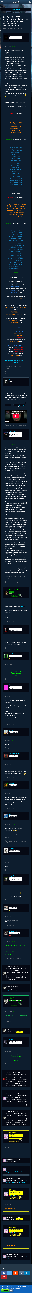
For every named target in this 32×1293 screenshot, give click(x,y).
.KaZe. (8, 966)
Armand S (9, 1072)
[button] (2, 2)
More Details (5, 1290)
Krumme (18, 576)
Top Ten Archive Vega (21, 1172)
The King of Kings (20, 405)
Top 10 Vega (18, 990)
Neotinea (9, 1092)
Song (5, 28)
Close (11, 1290)
